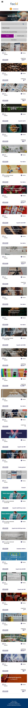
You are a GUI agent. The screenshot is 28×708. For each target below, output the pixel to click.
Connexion (15, 9)
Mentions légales (14, 702)
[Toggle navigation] (2, 2)
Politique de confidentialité (14, 703)
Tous (7, 36)
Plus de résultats (13, 695)
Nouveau (14, 40)
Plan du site (14, 701)
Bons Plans (20, 36)
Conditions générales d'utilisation (14, 705)
